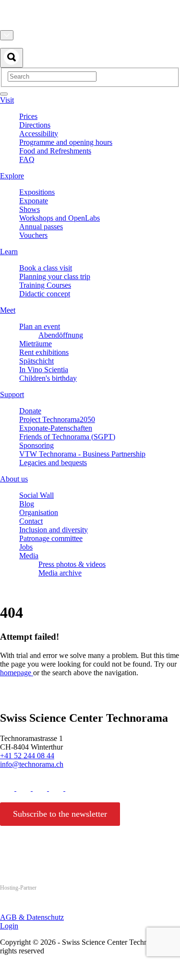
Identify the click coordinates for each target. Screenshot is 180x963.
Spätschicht (36, 361)
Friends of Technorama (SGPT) (67, 437)
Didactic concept (44, 294)
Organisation (38, 512)
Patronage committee (51, 538)
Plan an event (39, 326)
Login (9, 926)
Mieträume (35, 344)
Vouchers (33, 235)
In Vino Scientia (43, 369)
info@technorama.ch (31, 764)
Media (28, 556)
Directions (34, 125)
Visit (7, 100)
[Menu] (4, 94)
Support (12, 394)
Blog (26, 504)
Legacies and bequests (53, 462)
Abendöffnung (60, 335)
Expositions (37, 192)
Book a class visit (45, 268)
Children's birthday (48, 378)
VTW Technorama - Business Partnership (82, 454)
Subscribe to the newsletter (60, 814)
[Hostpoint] (38, 906)
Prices (28, 116)
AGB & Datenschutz (32, 917)
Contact (31, 521)
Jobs (26, 547)
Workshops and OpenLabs (59, 218)
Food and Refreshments (55, 151)
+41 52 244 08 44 (27, 756)
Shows (29, 209)
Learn (9, 251)
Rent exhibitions (44, 352)
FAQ (27, 159)
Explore (12, 176)
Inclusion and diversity (53, 530)
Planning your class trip (54, 276)
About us (14, 479)
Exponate (33, 201)
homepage (16, 673)
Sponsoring (36, 445)
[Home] (90, 26)
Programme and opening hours (65, 142)
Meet (7, 310)
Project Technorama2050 (57, 419)
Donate (30, 411)
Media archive (60, 573)
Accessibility (38, 133)
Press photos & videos (72, 564)
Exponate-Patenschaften (55, 428)
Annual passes (41, 227)
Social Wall (36, 495)
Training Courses (45, 285)
